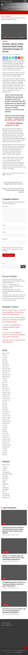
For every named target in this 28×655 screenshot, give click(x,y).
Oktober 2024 (5, 396)
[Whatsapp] (10, 57)
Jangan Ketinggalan (9, 508)
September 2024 (6, 398)
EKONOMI (4, 41)
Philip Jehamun (17, 54)
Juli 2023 (4, 425)
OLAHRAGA (5, 484)
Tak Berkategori (6, 495)
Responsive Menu (25, 1)
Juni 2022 (4, 451)
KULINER (4, 480)
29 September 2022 (7, 54)
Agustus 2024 (5, 400)
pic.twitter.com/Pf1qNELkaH (14, 120)
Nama (4, 225)
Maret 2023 (5, 433)
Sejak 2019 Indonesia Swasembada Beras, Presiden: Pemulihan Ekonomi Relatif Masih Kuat (13, 190)
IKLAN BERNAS (6, 472)
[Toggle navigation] (3, 12)
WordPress (19, 652)
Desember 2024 (6, 392)
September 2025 (6, 374)
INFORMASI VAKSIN (7, 474)
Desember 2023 (6, 415)
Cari (3, 263)
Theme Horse (21, 650)
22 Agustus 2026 (6, 561)
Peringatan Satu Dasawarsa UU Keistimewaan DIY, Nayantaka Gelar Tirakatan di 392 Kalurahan (13, 335)
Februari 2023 (5, 435)
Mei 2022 (4, 453)
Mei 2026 (4, 359)
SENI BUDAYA (5, 493)
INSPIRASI (5, 476)
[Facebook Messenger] (7, 57)
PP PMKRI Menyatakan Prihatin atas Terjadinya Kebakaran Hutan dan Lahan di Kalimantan (12, 291)
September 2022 (6, 445)
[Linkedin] (16, 57)
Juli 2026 (4, 355)
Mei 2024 (4, 406)
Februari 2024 (5, 412)
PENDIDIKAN (5, 490)
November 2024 (6, 394)
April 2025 (4, 384)
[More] (22, 57)
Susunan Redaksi (5, 623)
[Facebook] (3, 57)
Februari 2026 (5, 365)
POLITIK (4, 491)
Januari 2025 (5, 390)
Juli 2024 (4, 402)
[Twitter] (13, 57)
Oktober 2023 (5, 419)
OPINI (3, 486)
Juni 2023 (4, 427)
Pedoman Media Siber (6, 625)
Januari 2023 (5, 437)
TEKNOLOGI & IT (6, 497)
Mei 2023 (4, 429)
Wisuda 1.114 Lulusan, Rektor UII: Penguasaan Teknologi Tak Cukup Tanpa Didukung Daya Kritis (12, 286)
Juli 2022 (4, 449)
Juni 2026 (4, 357)
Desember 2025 (6, 369)
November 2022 (6, 441)
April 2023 (4, 431)
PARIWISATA (5, 488)
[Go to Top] (25, 648)
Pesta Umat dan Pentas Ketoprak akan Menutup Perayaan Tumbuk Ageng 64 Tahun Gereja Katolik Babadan (13, 281)
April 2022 (4, 454)
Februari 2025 (5, 388)
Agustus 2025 (5, 376)
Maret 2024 (5, 410)
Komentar (5, 206)
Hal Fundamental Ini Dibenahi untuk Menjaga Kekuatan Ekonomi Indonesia (13, 183)
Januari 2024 (5, 413)
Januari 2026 (5, 367)
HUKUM (4, 470)
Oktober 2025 (5, 372)
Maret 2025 (5, 386)
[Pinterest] (19, 57)
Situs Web (4, 239)
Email (4, 232)
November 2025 (6, 371)
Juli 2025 (4, 378)
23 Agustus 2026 (6, 535)
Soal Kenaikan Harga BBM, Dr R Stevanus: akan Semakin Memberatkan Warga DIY (13, 312)
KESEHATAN (5, 478)
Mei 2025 (4, 382)
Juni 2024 (4, 404)
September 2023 (6, 421)
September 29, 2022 (12, 125)
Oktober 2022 (5, 443)
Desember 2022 (6, 439)
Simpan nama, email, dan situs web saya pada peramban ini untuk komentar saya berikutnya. (12, 249)
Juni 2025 (4, 380)
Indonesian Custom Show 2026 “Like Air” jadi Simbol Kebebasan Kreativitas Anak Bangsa (14, 610)
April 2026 (4, 361)
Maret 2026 (5, 363)
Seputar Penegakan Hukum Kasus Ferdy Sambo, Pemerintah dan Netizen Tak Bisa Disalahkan (13, 320)
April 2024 (4, 408)
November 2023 (6, 417)
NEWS (3, 482)
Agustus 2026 (5, 353)
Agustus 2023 (5, 423)
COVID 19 (4, 466)
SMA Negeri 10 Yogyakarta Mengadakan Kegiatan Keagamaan (11, 327)
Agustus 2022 (5, 447)
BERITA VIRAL (6, 464)
